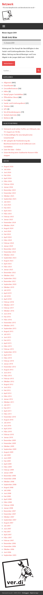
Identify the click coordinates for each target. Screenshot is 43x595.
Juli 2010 (7, 422)
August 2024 (8, 228)
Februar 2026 (9, 184)
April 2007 (7, 534)
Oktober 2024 (9, 225)
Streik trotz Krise (9, 37)
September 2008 (10, 484)
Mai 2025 (7, 208)
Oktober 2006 (9, 549)
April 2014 (7, 355)
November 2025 (10, 193)
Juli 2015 (7, 334)
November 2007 (10, 514)
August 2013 (8, 369)
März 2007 (8, 537)
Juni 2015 (7, 337)
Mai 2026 (7, 175)
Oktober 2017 (9, 305)
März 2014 (8, 358)
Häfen (6, 91)
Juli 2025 (7, 202)
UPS (5, 109)
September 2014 (10, 352)
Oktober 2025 (9, 196)
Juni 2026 (7, 172)
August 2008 (8, 487)
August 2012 (8, 384)
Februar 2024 (9, 243)
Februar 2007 (9, 540)
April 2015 (7, 343)
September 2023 (10, 258)
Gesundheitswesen (11, 88)
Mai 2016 (7, 316)
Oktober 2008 (9, 481)
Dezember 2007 (10, 511)
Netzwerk (7, 4)
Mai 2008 (7, 496)
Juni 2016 (7, 314)
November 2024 (10, 222)
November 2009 (10, 443)
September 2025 (10, 199)
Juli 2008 (7, 490)
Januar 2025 (8, 219)
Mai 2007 (7, 531)
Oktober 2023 (9, 255)
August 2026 (8, 166)
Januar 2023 (8, 269)
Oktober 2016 (9, 311)
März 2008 (8, 502)
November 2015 (10, 322)
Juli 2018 (7, 296)
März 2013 (8, 375)
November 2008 (10, 478)
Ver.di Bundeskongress (12, 112)
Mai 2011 (7, 408)
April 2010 (7, 428)
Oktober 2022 (9, 275)
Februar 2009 (9, 470)
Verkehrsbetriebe (10, 115)
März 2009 (8, 467)
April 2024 (7, 237)
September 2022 (10, 278)
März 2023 (8, 266)
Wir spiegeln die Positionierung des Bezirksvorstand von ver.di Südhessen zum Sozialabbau (19, 144)
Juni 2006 (7, 552)
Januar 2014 (8, 364)
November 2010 (10, 417)
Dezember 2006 (10, 543)
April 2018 (7, 299)
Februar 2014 (9, 361)
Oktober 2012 (9, 381)
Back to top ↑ (34, 593)
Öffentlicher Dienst (11, 97)
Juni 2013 (7, 372)
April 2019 (7, 293)
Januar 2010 (8, 437)
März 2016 (8, 319)
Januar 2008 (8, 508)
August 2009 (8, 452)
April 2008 (7, 499)
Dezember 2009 (10, 440)
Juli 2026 (7, 169)
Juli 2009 (7, 455)
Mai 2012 (7, 390)
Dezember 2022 (10, 272)
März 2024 (8, 240)
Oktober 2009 (9, 446)
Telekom (7, 106)
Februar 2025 (9, 216)
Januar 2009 (8, 473)
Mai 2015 (7, 340)
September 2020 (10, 284)
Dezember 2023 (10, 249)
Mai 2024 (7, 234)
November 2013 (10, 367)
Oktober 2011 (9, 402)
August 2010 (8, 420)
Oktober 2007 (9, 517)
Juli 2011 (7, 405)
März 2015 (8, 346)
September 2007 (10, 520)
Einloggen (25, 593)
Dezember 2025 (10, 190)
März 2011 (8, 414)
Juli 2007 (7, 526)
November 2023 (10, 252)
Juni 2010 (7, 425)
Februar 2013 (9, 378)
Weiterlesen (8, 63)
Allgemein (7, 82)
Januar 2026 (8, 187)
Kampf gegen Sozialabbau (13, 94)
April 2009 (7, 464)
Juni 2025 (7, 205)
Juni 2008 (7, 493)
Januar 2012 (8, 399)
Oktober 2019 (9, 287)
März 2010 (8, 431)
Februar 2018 (9, 302)
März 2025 (8, 213)
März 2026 (8, 181)
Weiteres (7, 118)
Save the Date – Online (12, 149)
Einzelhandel (8, 85)
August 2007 (8, 523)
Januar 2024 (8, 246)
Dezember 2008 (10, 475)
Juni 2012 (7, 387)
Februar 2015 (9, 349)
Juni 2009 (7, 458)
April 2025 (7, 210)
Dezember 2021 (10, 281)
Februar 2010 (9, 434)
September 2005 (10, 555)
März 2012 (8, 396)
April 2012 (7, 393)
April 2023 (7, 263)
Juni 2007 (7, 528)
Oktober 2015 (9, 325)
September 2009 (10, 449)
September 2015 (10, 328)
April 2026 (7, 178)
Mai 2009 (7, 461)
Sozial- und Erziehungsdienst (14, 103)
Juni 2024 (7, 231)
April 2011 (7, 411)
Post (5, 100)
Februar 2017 (9, 308)
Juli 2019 (7, 290)
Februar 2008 (9, 505)
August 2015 (8, 331)
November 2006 (10, 546)
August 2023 (8, 261)
